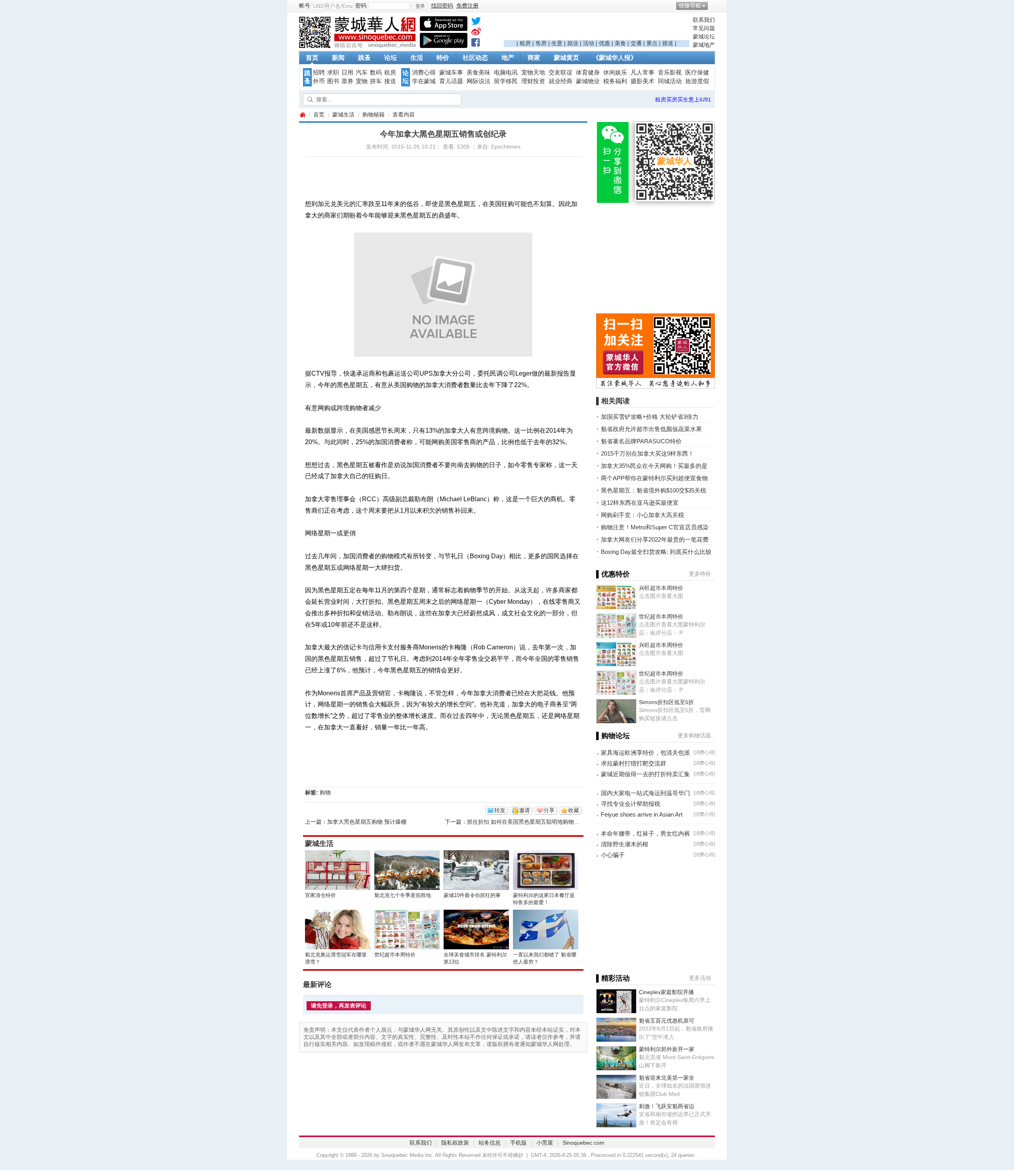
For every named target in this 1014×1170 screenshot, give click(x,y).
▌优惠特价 (613, 574)
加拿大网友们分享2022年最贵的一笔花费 (655, 539)
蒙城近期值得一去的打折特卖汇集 (645, 774)
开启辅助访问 (713, 5)
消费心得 (424, 72)
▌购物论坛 (613, 736)
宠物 (362, 81)
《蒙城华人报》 (615, 57)
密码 (360, 5)
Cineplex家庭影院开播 (666, 992)
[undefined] (476, 22)
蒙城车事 (451, 72)
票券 (347, 81)
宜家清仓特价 (320, 895)
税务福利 (615, 81)
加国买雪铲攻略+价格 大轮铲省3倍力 (649, 416)
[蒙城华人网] (358, 46)
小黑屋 (544, 1142)
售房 (541, 43)
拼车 (376, 81)
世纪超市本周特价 (395, 955)
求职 (333, 72)
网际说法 (478, 81)
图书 (333, 81)
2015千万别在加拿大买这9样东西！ (647, 453)
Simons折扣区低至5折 (666, 702)
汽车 (362, 72)
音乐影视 (670, 72)
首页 (312, 57)
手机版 (518, 1142)
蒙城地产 (704, 45)
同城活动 (670, 81)
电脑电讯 (506, 72)
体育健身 (588, 72)
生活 (416, 57)
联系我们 (704, 20)
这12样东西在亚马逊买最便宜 (640, 502)
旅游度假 (697, 81)
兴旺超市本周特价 (661, 588)
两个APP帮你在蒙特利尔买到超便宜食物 (654, 478)
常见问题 (704, 28)
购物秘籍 (373, 114)
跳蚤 (364, 57)
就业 (572, 43)
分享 (549, 810)
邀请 (524, 810)
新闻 (338, 57)
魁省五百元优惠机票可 (666, 1020)
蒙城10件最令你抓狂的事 (472, 895)
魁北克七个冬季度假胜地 (402, 895)
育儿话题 (451, 81)
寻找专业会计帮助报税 (630, 803)
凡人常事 (642, 72)
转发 (499, 810)
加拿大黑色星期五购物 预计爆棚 (366, 822)
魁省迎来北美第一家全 (666, 1078)
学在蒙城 (424, 81)
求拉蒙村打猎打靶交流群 (633, 763)
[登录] (420, 6)
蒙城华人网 (302, 114)
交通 (636, 43)
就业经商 (560, 81)
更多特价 (700, 574)
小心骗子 (613, 854)
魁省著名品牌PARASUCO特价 (641, 441)
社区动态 (475, 57)
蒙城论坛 (704, 36)
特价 (442, 57)
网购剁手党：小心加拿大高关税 (642, 515)
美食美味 (478, 72)
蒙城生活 (343, 114)
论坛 (390, 57)
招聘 (319, 72)
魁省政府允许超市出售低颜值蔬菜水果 (651, 429)
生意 (556, 43)
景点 (652, 43)
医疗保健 (697, 72)
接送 (667, 43)
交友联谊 (560, 72)
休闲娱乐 (615, 72)
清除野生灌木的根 (624, 844)
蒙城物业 (588, 81)
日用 (347, 72)
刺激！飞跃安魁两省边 (666, 1106)
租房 (525, 43)
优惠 (604, 43)
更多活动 (700, 978)
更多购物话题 (694, 735)
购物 (325, 792)
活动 (588, 43)
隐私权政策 (455, 1142)
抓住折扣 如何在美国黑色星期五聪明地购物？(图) (528, 822)
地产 (507, 57)
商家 (534, 57)
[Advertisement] (596, 28)
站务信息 (489, 1142)
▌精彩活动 (613, 978)
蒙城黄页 (566, 57)
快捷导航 (690, 5)
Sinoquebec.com (583, 1142)
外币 (319, 81)
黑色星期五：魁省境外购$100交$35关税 (653, 490)
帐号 (304, 5)
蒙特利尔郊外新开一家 (666, 1049)
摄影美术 (642, 81)
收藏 (573, 810)
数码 (376, 72)
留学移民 (506, 81)
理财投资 (533, 81)
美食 (620, 43)
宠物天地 (533, 72)
